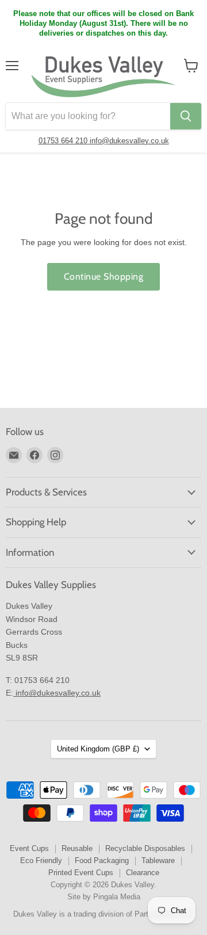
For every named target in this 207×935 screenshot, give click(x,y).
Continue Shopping (103, 276)
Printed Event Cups (80, 872)
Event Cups (29, 848)
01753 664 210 (64, 140)
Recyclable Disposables (145, 848)
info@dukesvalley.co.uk (129, 140)
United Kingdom (98, 749)
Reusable (77, 848)
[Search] (185, 116)
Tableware (158, 860)
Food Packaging (102, 860)
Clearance (142, 872)
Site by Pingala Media (103, 896)
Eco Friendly (41, 860)
